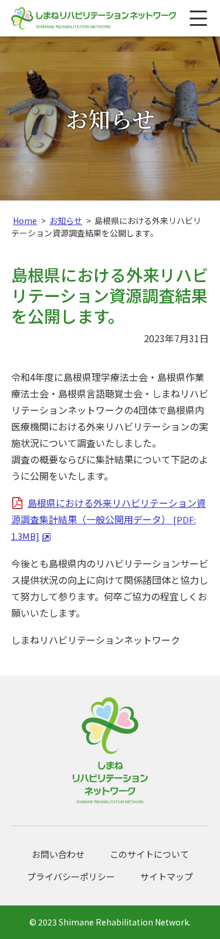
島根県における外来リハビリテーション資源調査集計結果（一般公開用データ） (108, 519)
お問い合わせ (58, 854)
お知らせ (65, 220)
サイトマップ (166, 876)
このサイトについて (149, 854)
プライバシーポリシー (71, 876)
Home (25, 220)
